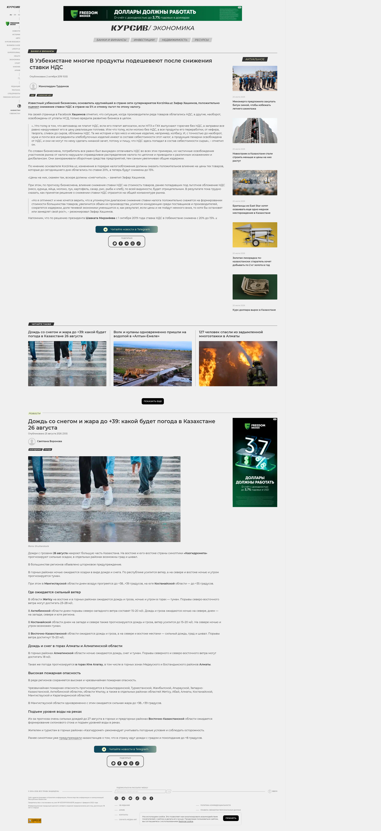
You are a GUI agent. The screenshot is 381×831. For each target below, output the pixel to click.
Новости (16, 31)
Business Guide (13, 45)
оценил (33, 106)
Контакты (123, 815)
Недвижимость (175, 40)
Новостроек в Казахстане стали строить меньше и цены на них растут (253, 157)
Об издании (124, 805)
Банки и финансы (111, 40)
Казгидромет (35, 450)
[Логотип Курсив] (13, 7)
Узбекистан (15, 114)
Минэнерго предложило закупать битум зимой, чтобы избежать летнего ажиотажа (254, 105)
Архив (17, 70)
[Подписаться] (168, 791)
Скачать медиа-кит (128, 820)
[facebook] (151, 798)
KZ (19, 15)
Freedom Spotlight (11, 97)
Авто (18, 38)
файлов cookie (186, 821)
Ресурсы (202, 40)
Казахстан (15, 110)
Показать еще (153, 401)
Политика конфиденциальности (215, 805)
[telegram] (123, 798)
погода (47, 450)
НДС (32, 95)
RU (11, 15)
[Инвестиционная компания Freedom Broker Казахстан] (12, 24)
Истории (16, 35)
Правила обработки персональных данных (220, 810)
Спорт (17, 63)
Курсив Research (12, 42)
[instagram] (116, 798)
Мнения (16, 67)
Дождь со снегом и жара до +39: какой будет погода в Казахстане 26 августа (67, 334)
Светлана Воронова (49, 441)
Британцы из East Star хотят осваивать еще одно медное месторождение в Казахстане (251, 209)
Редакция (15, 86)
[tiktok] (137, 798)
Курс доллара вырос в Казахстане (254, 309)
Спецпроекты (14, 94)
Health (17, 56)
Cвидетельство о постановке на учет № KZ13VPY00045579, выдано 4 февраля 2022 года (63, 803)
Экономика (15, 60)
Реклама (16, 90)
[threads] (144, 798)
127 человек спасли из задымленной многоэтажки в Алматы (231, 334)
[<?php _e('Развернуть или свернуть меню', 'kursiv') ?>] (19, 106)
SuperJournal (14, 52)
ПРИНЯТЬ (230, 818)
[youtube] (130, 798)
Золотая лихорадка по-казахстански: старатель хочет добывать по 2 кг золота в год (252, 261)
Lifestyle (16, 49)
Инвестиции (144, 40)
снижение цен (45, 95)
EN (15, 15)
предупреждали (70, 738)
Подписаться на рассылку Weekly (132, 788)
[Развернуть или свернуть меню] (19, 78)
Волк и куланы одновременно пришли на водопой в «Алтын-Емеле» (150, 334)
